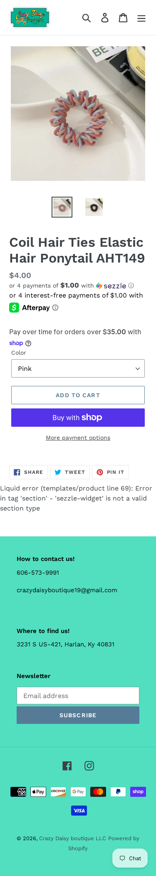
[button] (78, 285)
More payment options (78, 437)
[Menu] (141, 17)
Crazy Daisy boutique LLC (72, 838)
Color (18, 352)
